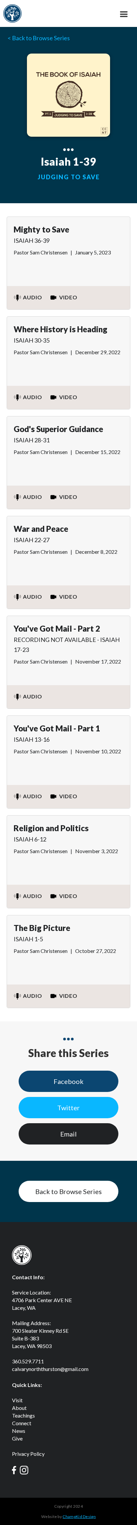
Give (17, 1438)
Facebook (68, 1081)
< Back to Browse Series (39, 38)
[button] (124, 15)
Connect (21, 1423)
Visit (17, 1400)
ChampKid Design (79, 1516)
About (19, 1408)
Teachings (23, 1415)
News (18, 1431)
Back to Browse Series (68, 1191)
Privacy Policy (28, 1453)
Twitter (68, 1108)
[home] (12, 12)
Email (68, 1134)
